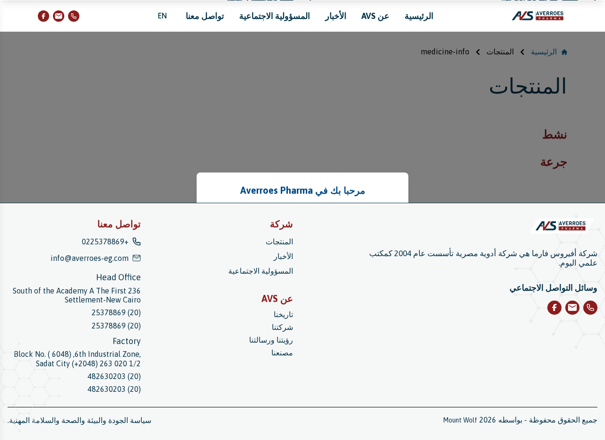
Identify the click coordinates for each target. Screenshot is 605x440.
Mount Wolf (460, 420)
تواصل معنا (205, 16)
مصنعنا (282, 352)
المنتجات (500, 51)
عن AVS (375, 16)
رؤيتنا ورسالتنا (271, 340)
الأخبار (335, 16)
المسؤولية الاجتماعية (274, 16)
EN (162, 15)
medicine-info (445, 51)
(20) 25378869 (116, 312)
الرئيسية (419, 16)
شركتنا (282, 327)
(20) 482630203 (114, 376)
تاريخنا (283, 314)
